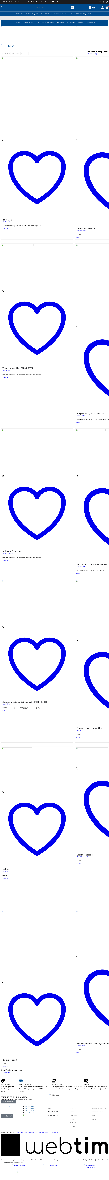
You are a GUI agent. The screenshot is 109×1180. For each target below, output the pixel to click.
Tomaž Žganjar (81, 231)
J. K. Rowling (6, 871)
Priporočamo (71, 22)
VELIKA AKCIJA (28, 22)
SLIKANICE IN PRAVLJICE (57, 14)
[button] (33, 7)
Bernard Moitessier (8, 553)
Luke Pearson (81, 1046)
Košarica (94, 1123)
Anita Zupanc (81, 415)
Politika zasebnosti (37, 1132)
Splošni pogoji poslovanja (99, 1108)
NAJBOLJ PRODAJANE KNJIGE (45, 22)
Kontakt (72, 1119)
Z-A (26, 53)
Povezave (72, 1126)
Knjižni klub (73, 1108)
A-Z (22, 53)
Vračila (93, 1115)
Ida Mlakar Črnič (7, 222)
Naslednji (94, 54)
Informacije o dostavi (98, 1111)
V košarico (5, 229)
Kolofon (45, 1132)
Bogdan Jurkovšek (82, 730)
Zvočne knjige (90, 22)
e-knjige (80, 22)
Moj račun (94, 1119)
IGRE (41, 14)
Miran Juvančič (6, 370)
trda (10, 46)
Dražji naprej (15, 53)
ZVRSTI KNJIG (19, 14)
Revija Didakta (87, 14)
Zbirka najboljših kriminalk (73, 14)
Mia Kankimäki (6, 704)
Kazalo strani (73, 1115)
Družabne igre (53, 1111)
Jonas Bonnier (81, 566)
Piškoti (51, 1132)
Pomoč (72, 1111)
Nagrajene (60, 22)
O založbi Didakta (75, 1123)
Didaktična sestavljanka (84, 857)
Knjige (50, 1108)
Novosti (46, 14)
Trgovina (48, 18)
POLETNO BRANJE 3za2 (32, 14)
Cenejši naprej (6, 53)
